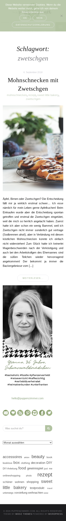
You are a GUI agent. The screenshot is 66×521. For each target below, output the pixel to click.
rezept (32, 95)
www (46, 493)
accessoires (12, 457)
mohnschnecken (17, 95)
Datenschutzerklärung (33, 25)
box (16, 462)
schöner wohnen (13, 481)
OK (25, 18)
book (49, 457)
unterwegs (8, 492)
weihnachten (35, 492)
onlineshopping (11, 475)
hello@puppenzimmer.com (28, 398)
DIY (49, 463)
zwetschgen (33, 98)
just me (48, 468)
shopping (33, 481)
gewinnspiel (35, 468)
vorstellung (20, 492)
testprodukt (37, 488)
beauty (38, 456)
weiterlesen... (33, 278)
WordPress (55, 514)
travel (49, 488)
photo (29, 475)
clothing (25, 462)
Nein (39, 18)
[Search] (48, 428)
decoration (38, 463)
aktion (26, 457)
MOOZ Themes (23, 514)
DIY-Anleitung (10, 468)
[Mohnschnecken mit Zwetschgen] (33, 148)
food (22, 468)
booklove (7, 463)
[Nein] (61, 16)
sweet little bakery (47, 95)
